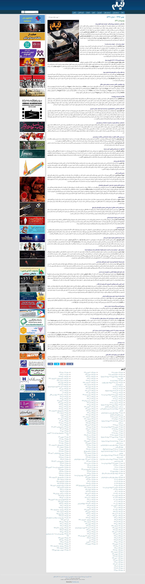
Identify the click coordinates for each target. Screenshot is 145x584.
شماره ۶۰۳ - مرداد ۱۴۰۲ (118, 465)
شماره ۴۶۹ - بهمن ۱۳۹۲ (91, 530)
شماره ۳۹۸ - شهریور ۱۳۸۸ (63, 501)
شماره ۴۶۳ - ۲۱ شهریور (91, 542)
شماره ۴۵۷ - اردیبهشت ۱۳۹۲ (63, 380)
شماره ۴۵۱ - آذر (65, 393)
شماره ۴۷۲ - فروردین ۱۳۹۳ (90, 524)
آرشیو (93, 13)
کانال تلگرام (55, 577)
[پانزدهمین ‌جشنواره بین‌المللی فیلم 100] (32, 28)
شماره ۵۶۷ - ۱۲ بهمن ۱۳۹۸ (117, 532)
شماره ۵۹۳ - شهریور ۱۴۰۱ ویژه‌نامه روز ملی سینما (113, 487)
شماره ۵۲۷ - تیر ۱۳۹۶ (91, 413)
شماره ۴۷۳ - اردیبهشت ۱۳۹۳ (90, 522)
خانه (122, 13)
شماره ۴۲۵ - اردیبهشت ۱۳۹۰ (63, 447)
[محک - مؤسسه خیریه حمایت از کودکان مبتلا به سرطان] (32, 45)
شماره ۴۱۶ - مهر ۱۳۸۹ (64, 465)
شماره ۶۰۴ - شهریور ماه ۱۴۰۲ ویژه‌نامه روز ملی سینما (112, 463)
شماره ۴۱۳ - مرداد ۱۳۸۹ (64, 471)
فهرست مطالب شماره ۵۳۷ (53, 17)
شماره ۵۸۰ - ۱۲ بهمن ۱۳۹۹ (117, 514)
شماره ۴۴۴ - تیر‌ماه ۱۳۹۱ (64, 407)
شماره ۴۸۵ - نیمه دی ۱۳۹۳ (90, 497)
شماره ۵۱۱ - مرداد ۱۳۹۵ (91, 445)
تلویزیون (99, 13)
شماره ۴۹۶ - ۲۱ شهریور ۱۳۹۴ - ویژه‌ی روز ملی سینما (85, 475)
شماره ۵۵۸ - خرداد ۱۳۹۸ (118, 550)
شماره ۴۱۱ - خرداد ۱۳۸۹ (64, 475)
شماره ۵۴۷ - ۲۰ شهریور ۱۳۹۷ (90, 372)
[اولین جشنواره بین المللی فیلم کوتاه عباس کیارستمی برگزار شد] (32, 109)
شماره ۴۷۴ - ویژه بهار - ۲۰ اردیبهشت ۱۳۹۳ (87, 520)
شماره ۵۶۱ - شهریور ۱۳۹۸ (117, 544)
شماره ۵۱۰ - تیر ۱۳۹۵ (91, 447)
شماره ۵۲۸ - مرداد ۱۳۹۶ (91, 411)
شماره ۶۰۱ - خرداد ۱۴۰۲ (118, 469)
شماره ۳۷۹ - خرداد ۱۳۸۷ (64, 544)
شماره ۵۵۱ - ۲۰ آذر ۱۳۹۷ (118, 564)
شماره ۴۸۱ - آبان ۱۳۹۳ (91, 506)
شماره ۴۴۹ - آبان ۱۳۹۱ (64, 397)
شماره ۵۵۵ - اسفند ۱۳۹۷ (118, 556)
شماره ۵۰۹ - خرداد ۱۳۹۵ (91, 449)
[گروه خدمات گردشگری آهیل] (32, 229)
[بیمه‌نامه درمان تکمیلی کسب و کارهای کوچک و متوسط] (32, 19)
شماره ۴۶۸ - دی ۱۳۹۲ (91, 532)
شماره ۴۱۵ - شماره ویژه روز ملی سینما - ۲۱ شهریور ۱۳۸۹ (57, 467)
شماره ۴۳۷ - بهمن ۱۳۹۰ (64, 421)
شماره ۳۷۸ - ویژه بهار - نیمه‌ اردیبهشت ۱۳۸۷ (59, 546)
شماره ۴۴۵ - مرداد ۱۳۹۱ (64, 405)
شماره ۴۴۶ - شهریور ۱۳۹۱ (63, 403)
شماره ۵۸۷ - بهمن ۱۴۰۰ (118, 499)
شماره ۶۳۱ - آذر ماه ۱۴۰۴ (118, 389)
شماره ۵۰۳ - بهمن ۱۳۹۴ (91, 461)
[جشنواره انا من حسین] (32, 271)
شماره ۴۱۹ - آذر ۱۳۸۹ (64, 459)
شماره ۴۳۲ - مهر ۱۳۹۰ (64, 431)
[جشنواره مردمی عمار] (32, 238)
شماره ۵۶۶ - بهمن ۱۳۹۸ (118, 534)
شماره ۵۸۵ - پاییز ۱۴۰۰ (118, 504)
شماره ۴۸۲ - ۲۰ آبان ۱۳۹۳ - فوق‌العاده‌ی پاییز (87, 504)
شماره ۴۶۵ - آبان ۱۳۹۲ (91, 538)
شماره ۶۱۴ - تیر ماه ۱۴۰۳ (118, 431)
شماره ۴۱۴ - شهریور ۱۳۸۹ (63, 469)
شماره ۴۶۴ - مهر (92, 540)
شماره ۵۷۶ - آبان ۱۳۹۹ (118, 522)
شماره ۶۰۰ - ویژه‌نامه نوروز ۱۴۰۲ (116, 471)
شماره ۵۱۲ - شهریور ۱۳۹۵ (90, 443)
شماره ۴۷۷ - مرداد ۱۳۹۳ (91, 514)
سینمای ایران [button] (116, 13)
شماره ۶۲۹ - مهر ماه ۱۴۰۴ (118, 393)
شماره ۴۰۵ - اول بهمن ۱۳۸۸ (63, 487)
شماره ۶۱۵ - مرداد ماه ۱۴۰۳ (117, 429)
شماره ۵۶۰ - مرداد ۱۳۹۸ (118, 546)
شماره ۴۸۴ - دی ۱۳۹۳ (91, 499)
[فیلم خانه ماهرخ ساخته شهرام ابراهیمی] (32, 127)
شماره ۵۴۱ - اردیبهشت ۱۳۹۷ (90, 385)
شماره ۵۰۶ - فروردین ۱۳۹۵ (90, 455)
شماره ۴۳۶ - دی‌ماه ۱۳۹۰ (64, 423)
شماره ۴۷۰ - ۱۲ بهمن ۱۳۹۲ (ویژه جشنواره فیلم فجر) (85, 528)
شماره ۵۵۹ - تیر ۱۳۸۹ (118, 548)
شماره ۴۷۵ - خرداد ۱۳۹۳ (91, 518)
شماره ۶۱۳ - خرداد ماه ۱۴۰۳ (117, 433)
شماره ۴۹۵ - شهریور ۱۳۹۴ (90, 477)
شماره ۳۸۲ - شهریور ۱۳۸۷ (63, 538)
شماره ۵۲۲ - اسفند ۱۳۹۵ (91, 423)
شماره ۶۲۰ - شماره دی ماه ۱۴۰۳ (116, 417)
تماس (74, 13)
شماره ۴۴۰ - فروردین (64, 415)
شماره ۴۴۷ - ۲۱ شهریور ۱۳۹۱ (63, 401)
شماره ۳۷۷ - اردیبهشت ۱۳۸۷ (63, 548)
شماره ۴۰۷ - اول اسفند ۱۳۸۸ (63, 483)
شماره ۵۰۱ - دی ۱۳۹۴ (91, 465)
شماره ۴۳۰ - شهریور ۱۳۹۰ (63, 437)
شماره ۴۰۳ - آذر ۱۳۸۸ (64, 491)
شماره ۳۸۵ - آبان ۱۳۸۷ (64, 530)
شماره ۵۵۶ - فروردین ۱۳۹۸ (117, 554)
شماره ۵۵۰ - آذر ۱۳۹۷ (118, 566)
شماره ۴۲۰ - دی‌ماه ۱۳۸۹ (64, 457)
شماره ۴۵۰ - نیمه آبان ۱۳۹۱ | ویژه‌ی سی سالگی (59, 395)
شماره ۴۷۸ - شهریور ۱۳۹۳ (90, 512)
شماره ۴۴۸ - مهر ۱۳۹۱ (64, 399)
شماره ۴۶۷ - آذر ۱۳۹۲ (91, 534)
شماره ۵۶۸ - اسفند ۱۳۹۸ (118, 530)
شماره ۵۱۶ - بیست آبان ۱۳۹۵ (90, 435)
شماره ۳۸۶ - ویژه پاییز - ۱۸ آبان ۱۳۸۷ (61, 528)
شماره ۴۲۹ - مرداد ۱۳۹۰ (64, 439)
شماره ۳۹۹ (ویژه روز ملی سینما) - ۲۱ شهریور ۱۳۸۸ (58, 499)
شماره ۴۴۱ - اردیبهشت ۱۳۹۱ (63, 413)
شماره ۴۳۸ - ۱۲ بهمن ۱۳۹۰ (63, 419)
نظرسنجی (71, 577)
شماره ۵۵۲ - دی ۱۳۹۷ (118, 562)
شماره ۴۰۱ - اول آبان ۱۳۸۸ (63, 495)
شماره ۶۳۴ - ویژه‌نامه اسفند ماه (116, 380)
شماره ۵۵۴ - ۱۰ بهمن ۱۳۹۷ (117, 558)
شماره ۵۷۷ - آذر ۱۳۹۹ (118, 520)
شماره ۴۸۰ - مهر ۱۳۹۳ (91, 508)
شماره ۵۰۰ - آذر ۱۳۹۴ (91, 467)
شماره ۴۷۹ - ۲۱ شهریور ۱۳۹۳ (90, 510)
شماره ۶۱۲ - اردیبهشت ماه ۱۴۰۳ (116, 435)
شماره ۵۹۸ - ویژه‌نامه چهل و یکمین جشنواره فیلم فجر (112, 477)
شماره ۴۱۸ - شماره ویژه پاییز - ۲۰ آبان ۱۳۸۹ (60, 461)
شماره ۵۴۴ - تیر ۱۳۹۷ (91, 378)
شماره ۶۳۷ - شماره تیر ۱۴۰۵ (117, 372)
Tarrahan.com (75, 582)
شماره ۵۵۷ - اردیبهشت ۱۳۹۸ (117, 552)
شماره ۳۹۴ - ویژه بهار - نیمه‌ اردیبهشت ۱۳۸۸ (59, 510)
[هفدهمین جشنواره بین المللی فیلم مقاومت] (32, 221)
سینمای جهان (107, 13)
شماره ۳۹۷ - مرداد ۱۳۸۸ (64, 504)
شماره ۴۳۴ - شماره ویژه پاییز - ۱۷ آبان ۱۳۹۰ (60, 427)
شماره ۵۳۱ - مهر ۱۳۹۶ (91, 405)
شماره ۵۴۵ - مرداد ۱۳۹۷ (91, 376)
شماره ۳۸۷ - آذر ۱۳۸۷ (64, 526)
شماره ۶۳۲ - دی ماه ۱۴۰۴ (118, 387)
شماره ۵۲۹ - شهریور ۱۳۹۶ (90, 409)
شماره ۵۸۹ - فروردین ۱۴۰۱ (117, 495)
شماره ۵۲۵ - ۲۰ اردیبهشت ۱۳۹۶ (89, 417)
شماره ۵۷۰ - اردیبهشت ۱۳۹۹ (117, 526)
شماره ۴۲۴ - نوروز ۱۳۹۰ (64, 449)
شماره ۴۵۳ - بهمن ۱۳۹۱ (64, 389)
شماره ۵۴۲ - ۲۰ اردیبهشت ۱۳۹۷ (89, 383)
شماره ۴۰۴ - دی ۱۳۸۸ (64, 489)
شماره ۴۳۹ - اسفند (65, 417)
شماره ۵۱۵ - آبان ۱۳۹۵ (91, 437)
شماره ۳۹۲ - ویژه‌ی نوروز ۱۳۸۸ (62, 514)
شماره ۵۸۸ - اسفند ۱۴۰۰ (118, 497)
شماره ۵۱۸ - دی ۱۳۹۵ (91, 431)
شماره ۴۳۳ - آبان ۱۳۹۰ (64, 429)
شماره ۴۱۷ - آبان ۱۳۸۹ (64, 463)
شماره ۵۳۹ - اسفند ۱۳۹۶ (91, 389)
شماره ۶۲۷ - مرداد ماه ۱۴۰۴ (117, 397)
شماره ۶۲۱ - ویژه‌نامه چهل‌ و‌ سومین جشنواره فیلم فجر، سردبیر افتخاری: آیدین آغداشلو (112, 414)
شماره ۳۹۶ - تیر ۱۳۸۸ (64, 506)
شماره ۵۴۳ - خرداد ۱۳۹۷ (91, 380)
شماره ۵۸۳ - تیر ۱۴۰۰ (118, 508)
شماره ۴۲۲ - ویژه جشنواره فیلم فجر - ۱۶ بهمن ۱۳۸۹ (58, 453)
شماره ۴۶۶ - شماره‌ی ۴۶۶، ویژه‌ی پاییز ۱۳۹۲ (87, 536)
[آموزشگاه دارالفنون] (32, 279)
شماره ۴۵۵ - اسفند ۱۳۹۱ (64, 385)
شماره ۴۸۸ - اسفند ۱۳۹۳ (91, 491)
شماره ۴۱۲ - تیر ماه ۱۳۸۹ (64, 473)
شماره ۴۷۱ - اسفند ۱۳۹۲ (91, 526)
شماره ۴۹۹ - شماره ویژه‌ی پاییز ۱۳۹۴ (88, 469)
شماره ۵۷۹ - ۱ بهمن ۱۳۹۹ (118, 516)
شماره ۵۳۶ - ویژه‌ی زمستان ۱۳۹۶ (89, 395)
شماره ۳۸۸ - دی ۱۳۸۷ (64, 524)
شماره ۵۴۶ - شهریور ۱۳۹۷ (90, 374)
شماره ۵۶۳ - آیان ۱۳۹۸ (118, 540)
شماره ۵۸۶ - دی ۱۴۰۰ (118, 501)
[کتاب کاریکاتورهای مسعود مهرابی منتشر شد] (32, 81)
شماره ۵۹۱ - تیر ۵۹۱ (119, 491)
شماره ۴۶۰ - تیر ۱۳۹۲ (64, 374)
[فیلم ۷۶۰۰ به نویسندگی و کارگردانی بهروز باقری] (32, 92)
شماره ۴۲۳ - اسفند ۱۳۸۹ (64, 451)
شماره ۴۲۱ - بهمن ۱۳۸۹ (64, 455)
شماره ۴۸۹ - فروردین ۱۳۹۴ (90, 489)
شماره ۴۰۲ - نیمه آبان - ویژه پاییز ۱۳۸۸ (61, 493)
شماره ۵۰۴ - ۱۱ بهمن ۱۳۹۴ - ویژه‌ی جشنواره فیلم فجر (85, 459)
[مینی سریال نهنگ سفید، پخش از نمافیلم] (32, 71)
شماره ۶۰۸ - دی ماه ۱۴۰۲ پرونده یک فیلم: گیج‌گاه (113, 449)
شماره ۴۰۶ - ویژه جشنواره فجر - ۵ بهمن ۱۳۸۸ (59, 485)
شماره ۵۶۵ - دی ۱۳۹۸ (118, 536)
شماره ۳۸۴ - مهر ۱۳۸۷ (64, 532)
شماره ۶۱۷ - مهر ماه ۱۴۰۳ (118, 425)
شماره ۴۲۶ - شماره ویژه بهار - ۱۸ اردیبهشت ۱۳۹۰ (59, 445)
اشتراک (88, 13)
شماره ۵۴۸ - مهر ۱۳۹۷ (118, 570)
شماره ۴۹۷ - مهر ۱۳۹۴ (91, 473)
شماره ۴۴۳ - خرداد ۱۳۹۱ (64, 409)
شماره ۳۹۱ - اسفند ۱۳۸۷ (64, 516)
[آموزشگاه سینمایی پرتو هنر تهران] (32, 209)
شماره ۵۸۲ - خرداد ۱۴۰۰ (118, 510)
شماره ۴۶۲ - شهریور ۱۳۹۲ (90, 544)
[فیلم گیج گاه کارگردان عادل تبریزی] (32, 136)
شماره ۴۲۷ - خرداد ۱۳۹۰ (64, 443)
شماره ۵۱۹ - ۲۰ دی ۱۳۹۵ (91, 429)
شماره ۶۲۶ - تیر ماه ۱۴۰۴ (118, 399)
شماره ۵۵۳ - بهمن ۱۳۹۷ (118, 560)
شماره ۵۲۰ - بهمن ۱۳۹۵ (91, 427)
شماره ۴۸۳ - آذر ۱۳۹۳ (91, 501)
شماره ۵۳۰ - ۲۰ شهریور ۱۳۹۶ (90, 407)
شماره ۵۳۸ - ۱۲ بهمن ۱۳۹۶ (90, 391)
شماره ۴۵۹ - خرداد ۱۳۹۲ (64, 376)
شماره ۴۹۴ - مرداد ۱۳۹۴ (91, 479)
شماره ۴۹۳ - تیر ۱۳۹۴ (91, 481)
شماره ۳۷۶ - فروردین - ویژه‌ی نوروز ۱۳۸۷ (60, 550)
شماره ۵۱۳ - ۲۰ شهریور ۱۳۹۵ (90, 441)
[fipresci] (32, 154)
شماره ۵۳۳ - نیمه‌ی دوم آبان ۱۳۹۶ (89, 401)
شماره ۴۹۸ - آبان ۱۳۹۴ (91, 471)
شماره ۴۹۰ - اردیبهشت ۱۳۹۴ (90, 487)
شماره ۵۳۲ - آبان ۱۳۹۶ (91, 403)
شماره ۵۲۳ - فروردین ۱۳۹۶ (90, 421)
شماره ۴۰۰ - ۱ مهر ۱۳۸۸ (64, 497)
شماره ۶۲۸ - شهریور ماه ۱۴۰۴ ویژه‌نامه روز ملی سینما (112, 395)
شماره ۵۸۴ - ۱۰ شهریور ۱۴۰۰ (117, 506)
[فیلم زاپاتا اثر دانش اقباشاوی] (32, 189)
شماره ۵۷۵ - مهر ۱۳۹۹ (118, 524)
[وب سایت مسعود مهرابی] (32, 167)
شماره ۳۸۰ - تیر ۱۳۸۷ (64, 542)
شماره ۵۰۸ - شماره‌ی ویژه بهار (90, 451)
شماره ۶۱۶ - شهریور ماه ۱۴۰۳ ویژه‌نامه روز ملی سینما (112, 427)
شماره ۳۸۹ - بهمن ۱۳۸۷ (64, 522)
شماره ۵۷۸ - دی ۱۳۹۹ (118, 518)
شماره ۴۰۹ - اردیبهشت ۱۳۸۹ (63, 479)
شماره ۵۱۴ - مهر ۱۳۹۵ (91, 439)
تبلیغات (75, 577)
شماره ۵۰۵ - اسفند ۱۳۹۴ (91, 457)
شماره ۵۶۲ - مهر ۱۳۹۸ (118, 542)
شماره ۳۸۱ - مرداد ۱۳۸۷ (64, 540)
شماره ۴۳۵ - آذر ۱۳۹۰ (64, 425)
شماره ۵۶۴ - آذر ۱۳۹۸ (118, 538)
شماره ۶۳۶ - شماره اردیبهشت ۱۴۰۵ (115, 374)
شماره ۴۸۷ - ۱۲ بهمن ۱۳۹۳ (90, 493)
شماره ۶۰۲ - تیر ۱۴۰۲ (119, 467)
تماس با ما (61, 577)
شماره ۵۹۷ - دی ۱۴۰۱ (118, 479)
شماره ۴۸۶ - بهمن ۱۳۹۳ (91, 495)
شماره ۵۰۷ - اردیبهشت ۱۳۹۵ (90, 453)
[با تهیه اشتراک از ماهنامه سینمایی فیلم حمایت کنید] (32, 36)
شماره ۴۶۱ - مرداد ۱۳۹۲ (64, 372)
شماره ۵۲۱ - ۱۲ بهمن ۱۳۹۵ (90, 425)
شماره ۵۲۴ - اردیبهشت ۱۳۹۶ (90, 419)
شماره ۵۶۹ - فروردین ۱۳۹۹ (117, 528)
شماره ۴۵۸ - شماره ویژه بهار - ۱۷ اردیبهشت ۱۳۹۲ (59, 378)
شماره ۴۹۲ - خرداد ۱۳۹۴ (91, 483)
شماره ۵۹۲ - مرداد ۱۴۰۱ (118, 489)
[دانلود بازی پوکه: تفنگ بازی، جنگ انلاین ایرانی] (32, 62)
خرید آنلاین (81, 13)
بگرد (23, 12)
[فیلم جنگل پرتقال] (32, 145)
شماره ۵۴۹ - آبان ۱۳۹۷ (118, 568)
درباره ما (66, 577)
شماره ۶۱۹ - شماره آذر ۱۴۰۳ (117, 419)
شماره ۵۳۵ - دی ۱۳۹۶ (91, 397)
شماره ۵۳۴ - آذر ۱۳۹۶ (91, 399)
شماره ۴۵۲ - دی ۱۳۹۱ (64, 391)
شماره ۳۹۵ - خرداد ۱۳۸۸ (64, 508)
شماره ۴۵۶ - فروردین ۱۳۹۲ (63, 383)
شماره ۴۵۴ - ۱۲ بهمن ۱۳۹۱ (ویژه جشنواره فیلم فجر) (58, 387)
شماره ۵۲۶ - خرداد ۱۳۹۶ (91, 415)
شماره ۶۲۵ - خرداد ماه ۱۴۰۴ (117, 401)
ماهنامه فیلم (68, 578)
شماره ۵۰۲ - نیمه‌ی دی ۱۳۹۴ (90, 463)
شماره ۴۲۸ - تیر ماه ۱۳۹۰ (64, 441)
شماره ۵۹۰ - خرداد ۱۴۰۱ (118, 493)
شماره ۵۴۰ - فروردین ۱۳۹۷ (90, 387)
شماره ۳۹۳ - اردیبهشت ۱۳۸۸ (63, 512)
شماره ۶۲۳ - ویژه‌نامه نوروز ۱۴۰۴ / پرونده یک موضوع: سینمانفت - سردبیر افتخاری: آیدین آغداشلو (112, 406)
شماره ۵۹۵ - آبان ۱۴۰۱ (118, 483)
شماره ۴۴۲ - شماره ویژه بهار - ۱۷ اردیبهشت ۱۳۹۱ (59, 411)
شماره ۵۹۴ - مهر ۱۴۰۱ (118, 485)
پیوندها (83, 577)
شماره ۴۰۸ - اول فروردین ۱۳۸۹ (62, 481)
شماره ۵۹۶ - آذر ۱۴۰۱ (118, 481)
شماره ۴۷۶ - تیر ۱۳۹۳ (91, 516)
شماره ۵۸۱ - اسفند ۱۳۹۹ (118, 512)
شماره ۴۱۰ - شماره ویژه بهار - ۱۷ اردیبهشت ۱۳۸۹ (59, 477)
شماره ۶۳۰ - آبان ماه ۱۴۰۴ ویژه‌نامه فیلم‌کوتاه (114, 391)
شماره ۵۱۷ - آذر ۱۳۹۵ (91, 433)
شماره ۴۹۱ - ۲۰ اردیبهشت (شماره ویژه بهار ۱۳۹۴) (86, 485)
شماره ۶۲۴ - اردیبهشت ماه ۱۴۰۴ (116, 403)
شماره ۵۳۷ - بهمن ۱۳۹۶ (91, 393)
